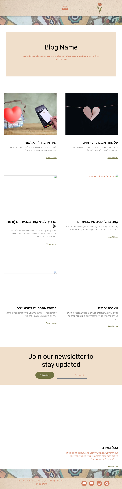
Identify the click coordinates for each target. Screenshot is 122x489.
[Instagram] (99, 483)
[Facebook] (107, 483)
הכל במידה (110, 448)
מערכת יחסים (108, 308)
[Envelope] (91, 483)
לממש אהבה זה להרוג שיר (37, 308)
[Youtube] (84, 483)
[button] (65, 8)
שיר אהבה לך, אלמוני (41, 142)
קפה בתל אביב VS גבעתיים (97, 222)
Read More (113, 157)
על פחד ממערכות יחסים (100, 142)
